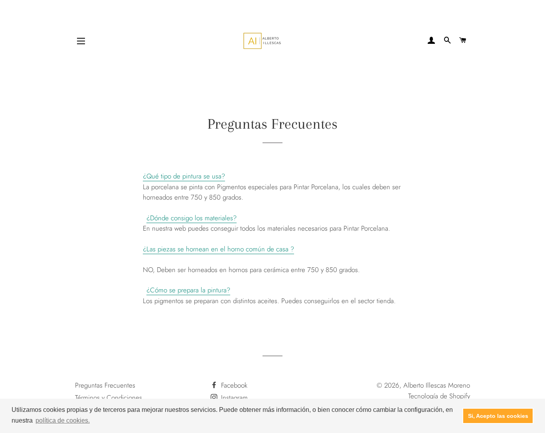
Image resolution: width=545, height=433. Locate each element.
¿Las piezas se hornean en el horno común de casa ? (218, 249)
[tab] (272, 176)
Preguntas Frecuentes (105, 385)
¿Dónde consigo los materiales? (191, 218)
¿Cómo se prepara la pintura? (188, 290)
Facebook (233, 385)
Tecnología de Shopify (439, 396)
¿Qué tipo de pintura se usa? (184, 176)
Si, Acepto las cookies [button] (498, 416)
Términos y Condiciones (108, 397)
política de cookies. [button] (63, 420)
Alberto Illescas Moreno (436, 385)
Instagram (233, 397)
